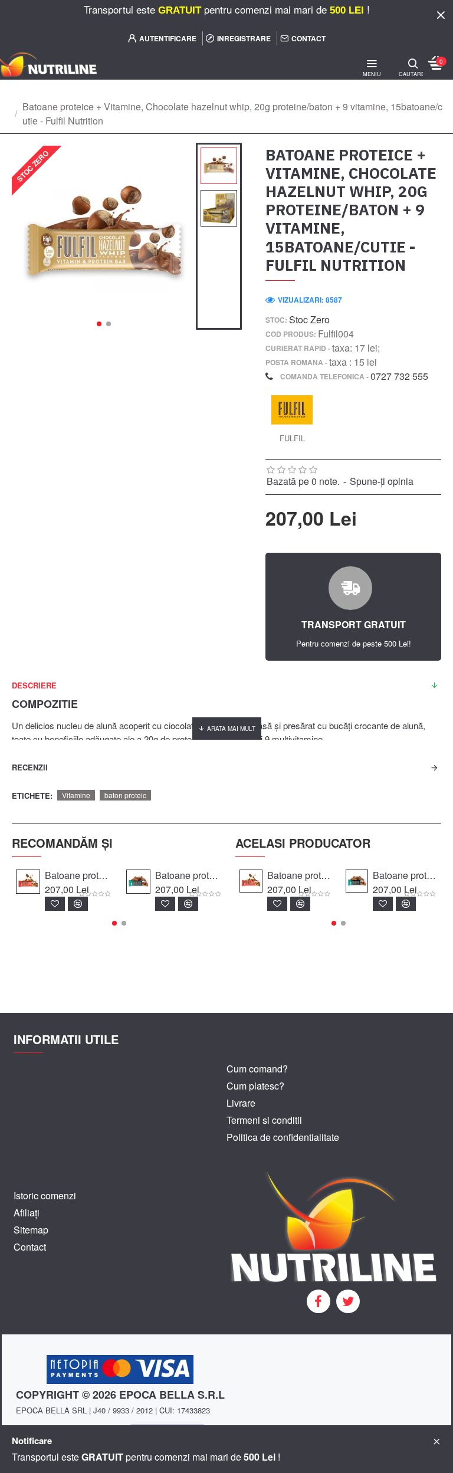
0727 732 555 (399, 376)
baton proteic (125, 795)
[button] (99, 323)
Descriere (34, 685)
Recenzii (30, 767)
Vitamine (76, 795)
